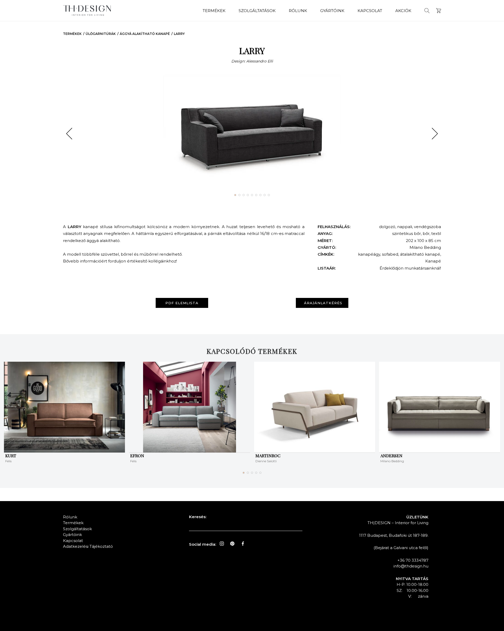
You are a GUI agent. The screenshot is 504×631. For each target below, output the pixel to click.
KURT (10, 455)
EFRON (137, 455)
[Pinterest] (232, 543)
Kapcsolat (370, 10)
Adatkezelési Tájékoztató (88, 546)
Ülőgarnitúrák (101, 34)
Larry (179, 34)
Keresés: (197, 516)
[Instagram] (222, 543)
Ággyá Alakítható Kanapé (145, 34)
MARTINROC (267, 455)
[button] (69, 133)
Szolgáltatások (257, 10)
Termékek (214, 10)
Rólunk (298, 10)
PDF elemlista (181, 303)
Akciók (403, 10)
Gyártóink (332, 10)
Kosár (438, 10)
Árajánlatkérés (323, 303)
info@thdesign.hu (410, 566)
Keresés (426, 10)
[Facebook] (243, 543)
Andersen (391, 455)
